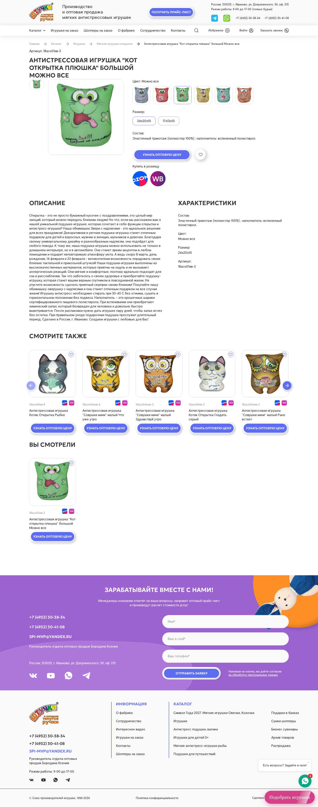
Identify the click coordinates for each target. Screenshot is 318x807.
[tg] (215, 18)
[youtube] (51, 676)
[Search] (196, 30)
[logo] (41, 12)
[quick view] (52, 373)
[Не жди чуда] (162, 95)
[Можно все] (183, 95)
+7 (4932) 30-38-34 (248, 18)
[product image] (86, 117)
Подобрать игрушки (289, 797)
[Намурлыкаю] (244, 95)
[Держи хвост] (224, 95)
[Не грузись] (203, 95)
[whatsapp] (226, 18)
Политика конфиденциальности (157, 798)
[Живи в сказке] (142, 95)
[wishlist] (71, 354)
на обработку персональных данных (253, 675)
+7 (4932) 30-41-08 (277, 18)
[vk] (33, 676)
